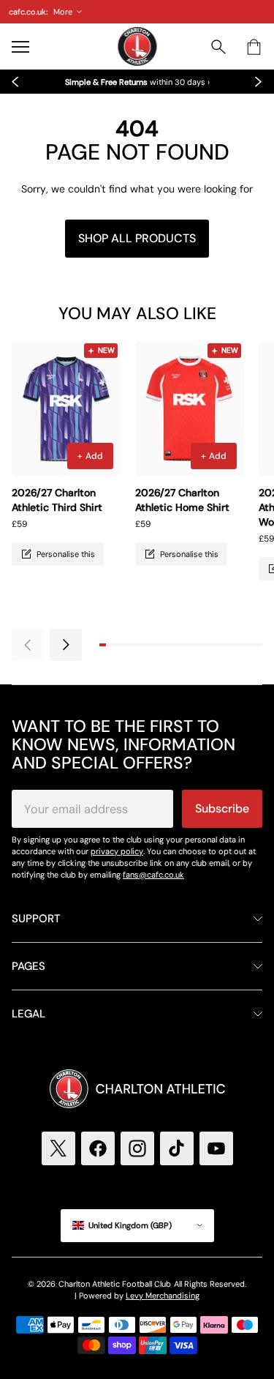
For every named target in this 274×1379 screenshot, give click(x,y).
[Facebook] (98, 1148)
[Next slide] (258, 82)
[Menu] (20, 47)
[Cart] (253, 47)
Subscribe (222, 808)
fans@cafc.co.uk (153, 875)
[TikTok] (177, 1148)
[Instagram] (137, 1148)
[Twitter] (58, 1148)
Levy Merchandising (162, 1295)
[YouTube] (216, 1148)
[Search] (218, 47)
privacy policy (117, 851)
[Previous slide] (15, 82)
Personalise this (66, 554)
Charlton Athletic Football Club (114, 1284)
